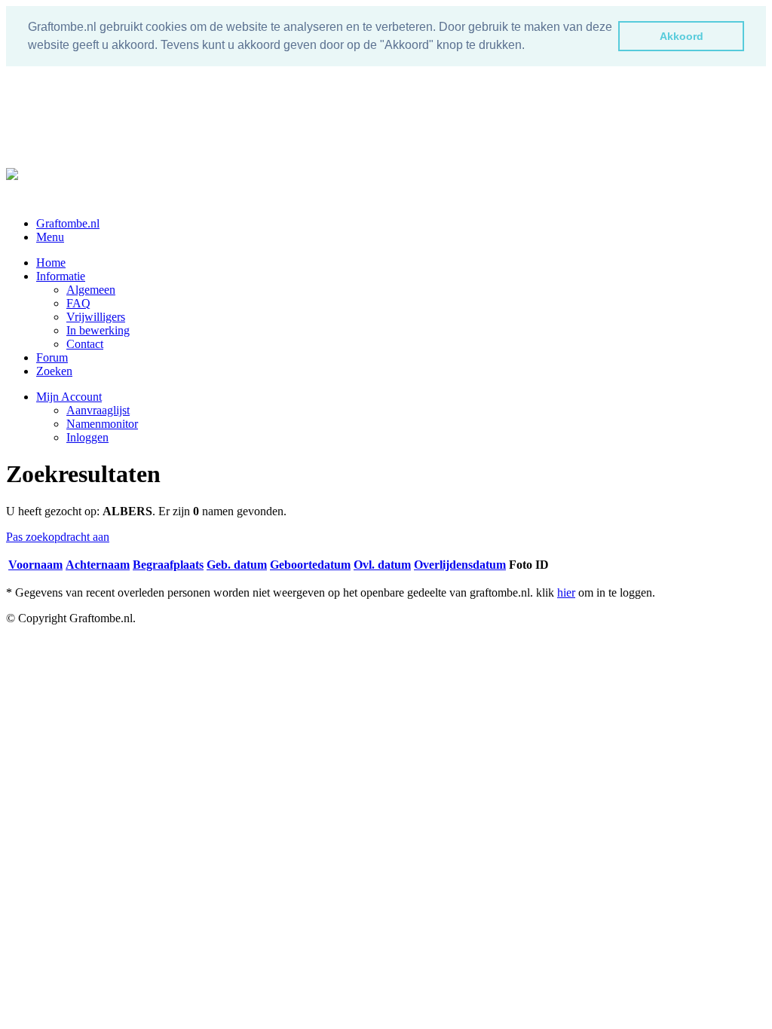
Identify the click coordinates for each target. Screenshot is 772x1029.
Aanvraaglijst (98, 410)
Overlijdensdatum (460, 564)
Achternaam (98, 564)
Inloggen (87, 437)
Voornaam (35, 564)
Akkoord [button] (681, 36)
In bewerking (98, 330)
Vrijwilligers (95, 316)
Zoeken (54, 371)
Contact (84, 343)
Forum (52, 357)
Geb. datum (237, 564)
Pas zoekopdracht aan (57, 536)
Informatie (60, 276)
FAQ (78, 303)
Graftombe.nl (68, 223)
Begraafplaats (168, 564)
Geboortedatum (310, 564)
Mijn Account (69, 396)
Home (51, 262)
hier (566, 592)
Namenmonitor (102, 423)
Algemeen (90, 289)
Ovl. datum (382, 564)
